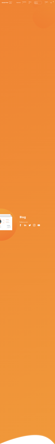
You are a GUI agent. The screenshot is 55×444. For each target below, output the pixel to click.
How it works (10, 3)
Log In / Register (36, 3)
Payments (18, 2)
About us (30, 3)
